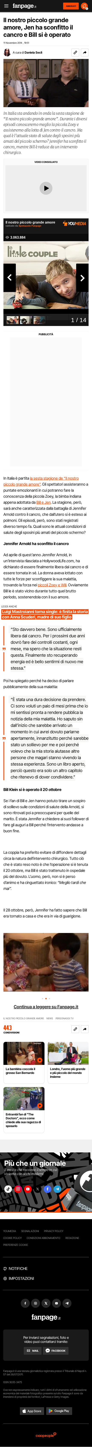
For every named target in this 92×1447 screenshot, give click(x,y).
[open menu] (5, 6)
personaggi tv (65, 1018)
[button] (85, 52)
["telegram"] (57, 1189)
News (49, 1018)
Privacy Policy (53, 1231)
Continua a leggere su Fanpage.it (46, 1006)
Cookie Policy (12, 1238)
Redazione (72, 1238)
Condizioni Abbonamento (43, 1238)
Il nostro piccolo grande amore (23, 1018)
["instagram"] (18, 1189)
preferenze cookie (15, 1244)
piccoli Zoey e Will (52, 585)
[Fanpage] (46, 1317)
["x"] (38, 1189)
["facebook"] (47, 1189)
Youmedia (9, 1231)
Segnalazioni (30, 1231)
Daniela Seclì (33, 52)
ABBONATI (71, 6)
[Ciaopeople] (46, 1435)
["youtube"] (28, 1189)
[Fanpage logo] (24, 6)
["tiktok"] (8, 1189)
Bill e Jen (43, 502)
